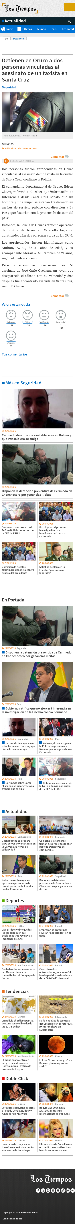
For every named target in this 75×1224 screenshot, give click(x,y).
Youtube (58, 1190)
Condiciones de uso (12, 1218)
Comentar (57, 157)
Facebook (38, 1190)
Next (73, 29)
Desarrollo (19, 38)
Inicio (9, 29)
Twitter (43, 1190)
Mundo (41, 29)
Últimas (27, 29)
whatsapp (48, 1190)
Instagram (53, 1190)
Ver (8, 38)
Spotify (72, 1190)
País (54, 29)
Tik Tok (63, 1190)
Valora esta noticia (16, 304)
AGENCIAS (7, 144)
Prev (1, 29)
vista (4, 605)
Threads (68, 1190)
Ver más (6, 388)
